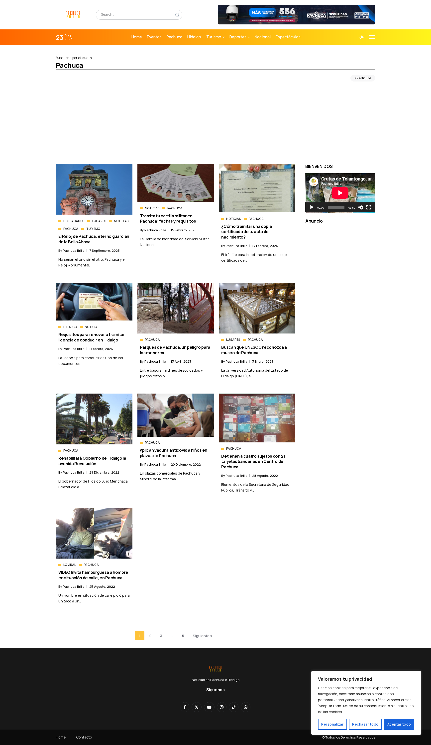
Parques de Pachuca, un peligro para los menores (175, 349)
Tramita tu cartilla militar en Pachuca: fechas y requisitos (168, 218)
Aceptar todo (399, 724)
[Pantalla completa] (368, 207)
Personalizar (332, 724)
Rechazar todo (365, 724)
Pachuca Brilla (74, 250)
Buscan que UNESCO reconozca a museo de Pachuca (254, 349)
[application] (340, 193)
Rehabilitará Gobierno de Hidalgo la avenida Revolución (92, 460)
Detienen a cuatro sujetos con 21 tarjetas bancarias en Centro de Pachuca (253, 461)
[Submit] (177, 14)
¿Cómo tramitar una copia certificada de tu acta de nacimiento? (246, 231)
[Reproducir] (311, 207)
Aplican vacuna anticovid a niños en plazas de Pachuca (173, 452)
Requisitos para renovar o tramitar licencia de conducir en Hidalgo (91, 336)
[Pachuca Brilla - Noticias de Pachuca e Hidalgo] (73, 14)
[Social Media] (185, 707)
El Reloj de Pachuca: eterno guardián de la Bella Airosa (93, 238)
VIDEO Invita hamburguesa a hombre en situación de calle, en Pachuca (93, 574)
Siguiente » (202, 635)
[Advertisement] (215, 124)
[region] (366, 703)
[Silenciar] (360, 207)
